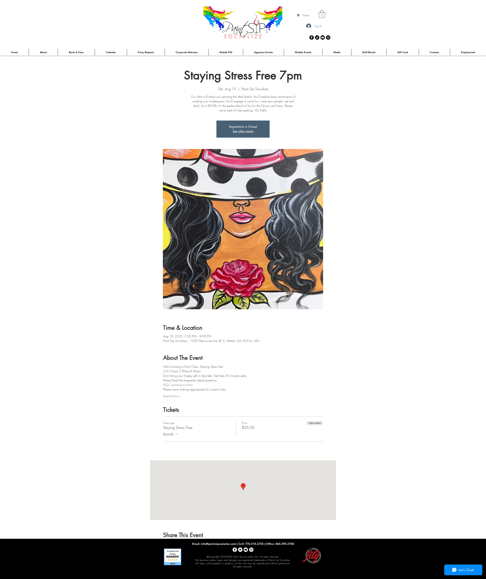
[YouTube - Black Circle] (322, 37)
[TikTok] (317, 37)
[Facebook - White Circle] (235, 549)
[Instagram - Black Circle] (328, 37)
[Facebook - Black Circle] (311, 37)
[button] (322, 14)
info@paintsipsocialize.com (218, 544)
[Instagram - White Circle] (251, 549)
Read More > (171, 396)
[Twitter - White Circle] (240, 549)
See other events (243, 131)
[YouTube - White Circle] (246, 549)
